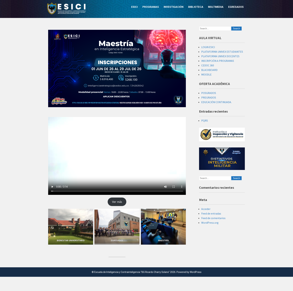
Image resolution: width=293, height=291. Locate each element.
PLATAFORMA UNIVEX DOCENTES (220, 56)
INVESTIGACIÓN (173, 6)
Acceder (205, 209)
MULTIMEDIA (215, 6)
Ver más (117, 202)
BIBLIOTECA (195, 6)
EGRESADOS (236, 6)
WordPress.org (210, 222)
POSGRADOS (208, 93)
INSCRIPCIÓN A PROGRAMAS (217, 61)
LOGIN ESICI (208, 47)
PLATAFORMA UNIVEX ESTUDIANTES (222, 51)
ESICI (134, 6)
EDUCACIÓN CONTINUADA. (216, 102)
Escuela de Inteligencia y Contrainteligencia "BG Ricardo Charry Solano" (132, 272)
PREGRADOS (208, 97)
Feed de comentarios (213, 218)
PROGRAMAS (150, 6)
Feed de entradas (211, 213)
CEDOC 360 (207, 65)
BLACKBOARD (209, 70)
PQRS (204, 120)
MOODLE (206, 74)
